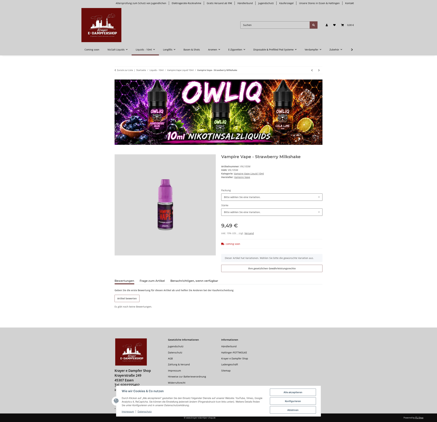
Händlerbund (245, 3)
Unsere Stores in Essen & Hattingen (319, 3)
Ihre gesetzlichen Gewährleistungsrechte (272, 268)
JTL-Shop (419, 417)
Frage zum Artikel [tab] (152, 280)
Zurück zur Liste (125, 70)
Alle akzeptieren (293, 392)
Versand (249, 233)
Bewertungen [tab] (124, 280)
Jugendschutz (266, 3)
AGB (170, 358)
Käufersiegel (286, 3)
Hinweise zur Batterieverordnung (187, 376)
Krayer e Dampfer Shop (234, 358)
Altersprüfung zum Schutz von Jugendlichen (141, 3)
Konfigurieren (293, 401)
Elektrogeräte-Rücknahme (186, 3)
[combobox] (271, 197)
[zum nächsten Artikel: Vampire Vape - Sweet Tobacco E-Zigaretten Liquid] (318, 70)
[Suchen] (314, 25)
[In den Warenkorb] (117, 152)
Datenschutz (145, 411)
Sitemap (226, 370)
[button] (326, 25)
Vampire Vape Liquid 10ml (249, 173)
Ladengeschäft (229, 364)
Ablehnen (293, 410)
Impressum (128, 411)
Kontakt (349, 3)
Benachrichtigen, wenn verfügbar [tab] (194, 280)
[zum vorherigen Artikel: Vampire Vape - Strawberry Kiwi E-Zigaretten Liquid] (311, 70)
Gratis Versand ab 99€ (219, 3)
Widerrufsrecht (176, 382)
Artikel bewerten (127, 298)
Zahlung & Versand (179, 364)
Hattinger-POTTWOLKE (234, 352)
